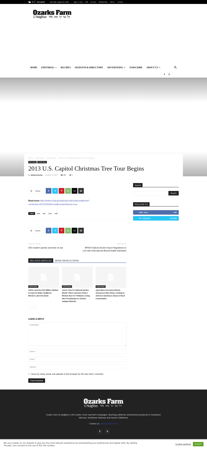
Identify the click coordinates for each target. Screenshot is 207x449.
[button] (175, 67)
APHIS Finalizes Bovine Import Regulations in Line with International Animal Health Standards (104, 249)
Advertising (115, 67)
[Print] (81, 191)
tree (50, 213)
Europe (93, 2)
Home (33, 67)
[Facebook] (164, 74)
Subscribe (136, 67)
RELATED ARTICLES (41, 260)
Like (175, 212)
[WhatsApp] (68, 191)
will (56, 213)
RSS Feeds (40, 158)
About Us (152, 67)
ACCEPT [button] (198, 444)
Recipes (66, 67)
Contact (120, 2)
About (112, 2)
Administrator (37, 175)
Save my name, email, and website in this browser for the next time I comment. (67, 374)
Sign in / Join (78, 2)
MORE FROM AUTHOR (67, 260)
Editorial (47, 67)
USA (86, 2)
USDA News (51, 158)
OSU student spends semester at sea (45, 247)
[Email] (74, 191)
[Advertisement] (103, 43)
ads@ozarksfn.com (109, 423)
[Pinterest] (61, 191)
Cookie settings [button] (183, 444)
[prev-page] (30, 307)
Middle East (103, 2)
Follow (173, 218)
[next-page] (34, 307)
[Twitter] (169, 74)
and (38, 213)
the (44, 213)
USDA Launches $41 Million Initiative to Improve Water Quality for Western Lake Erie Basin (43, 293)
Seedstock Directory (89, 67)
